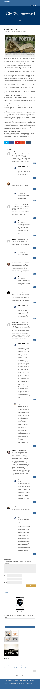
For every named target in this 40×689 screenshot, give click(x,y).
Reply (34, 163)
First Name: (7, 617)
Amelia (13, 182)
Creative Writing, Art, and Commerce (11, 664)
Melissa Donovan (8, 31)
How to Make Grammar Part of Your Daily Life (13, 665)
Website (5, 582)
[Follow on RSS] (35, 5)
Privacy (28, 680)
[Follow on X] (32, 5)
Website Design (11, 682)
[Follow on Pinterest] (33, 5)
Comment (6, 563)
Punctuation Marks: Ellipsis (9, 662)
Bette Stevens (15, 262)
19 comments (25, 31)
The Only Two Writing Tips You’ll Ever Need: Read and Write (15, 667)
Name (5, 575)
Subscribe (7, 1)
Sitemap (5, 682)
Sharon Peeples (15, 204)
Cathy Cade (14, 450)
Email (5, 579)
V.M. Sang (20, 403)
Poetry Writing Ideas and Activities (10, 660)
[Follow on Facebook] (30, 5)
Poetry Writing (19, 31)
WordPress (29, 682)
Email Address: (8, 622)
